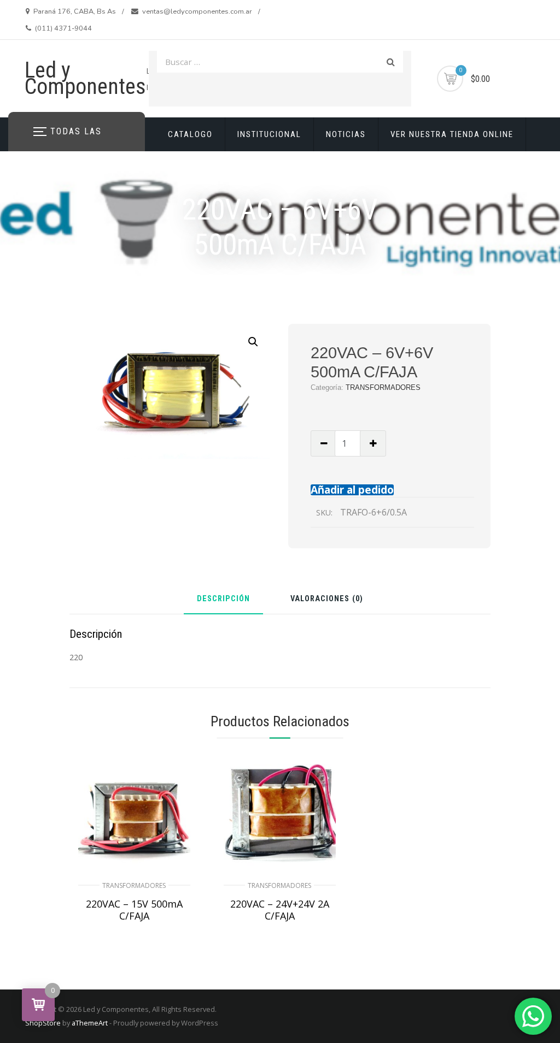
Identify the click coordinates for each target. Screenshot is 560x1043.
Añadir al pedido (352, 489)
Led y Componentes (85, 78)
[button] (253, 342)
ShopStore (43, 1023)
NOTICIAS (346, 134)
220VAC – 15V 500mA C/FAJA (134, 910)
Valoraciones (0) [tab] (326, 599)
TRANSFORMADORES (383, 387)
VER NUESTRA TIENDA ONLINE (452, 134)
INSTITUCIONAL (269, 134)
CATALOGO (190, 134)
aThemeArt (90, 1023)
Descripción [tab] (223, 599)
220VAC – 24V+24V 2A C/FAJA (279, 910)
